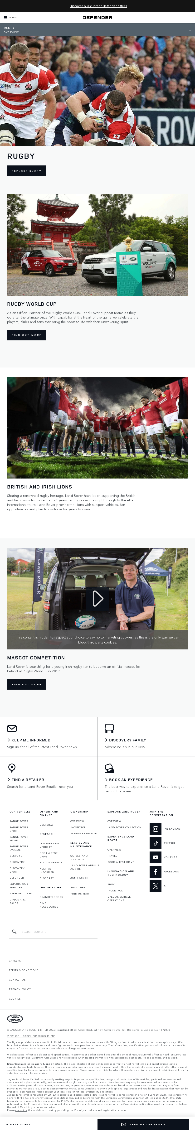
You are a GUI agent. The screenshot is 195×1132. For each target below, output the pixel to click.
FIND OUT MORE (27, 335)
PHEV (111, 884)
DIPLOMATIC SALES (18, 901)
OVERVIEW (47, 824)
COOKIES (15, 998)
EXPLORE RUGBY (26, 171)
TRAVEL (112, 855)
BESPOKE (16, 855)
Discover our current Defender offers (98, 6)
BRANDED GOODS (51, 897)
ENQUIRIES (78, 887)
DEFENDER (17, 877)
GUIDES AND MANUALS (79, 857)
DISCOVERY (17, 862)
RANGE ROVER (19, 821)
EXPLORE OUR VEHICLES (19, 885)
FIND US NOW (80, 893)
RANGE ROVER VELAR (19, 838)
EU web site (35, 1104)
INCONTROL (78, 827)
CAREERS (15, 960)
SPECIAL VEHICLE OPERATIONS (119, 898)
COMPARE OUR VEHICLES (49, 845)
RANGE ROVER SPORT (19, 829)
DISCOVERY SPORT (17, 869)
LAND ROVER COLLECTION (124, 827)
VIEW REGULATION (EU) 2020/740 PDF (31, 1036)
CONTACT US (17, 979)
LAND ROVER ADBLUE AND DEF (84, 867)
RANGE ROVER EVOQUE (19, 848)
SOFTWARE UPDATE (83, 833)
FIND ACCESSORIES (49, 904)
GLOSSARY (47, 878)
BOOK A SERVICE (51, 862)
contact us (21, 1110)
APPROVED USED (21, 893)
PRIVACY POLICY (20, 989)
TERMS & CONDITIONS (24, 970)
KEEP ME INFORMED (47, 870)
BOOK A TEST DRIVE (49, 854)
